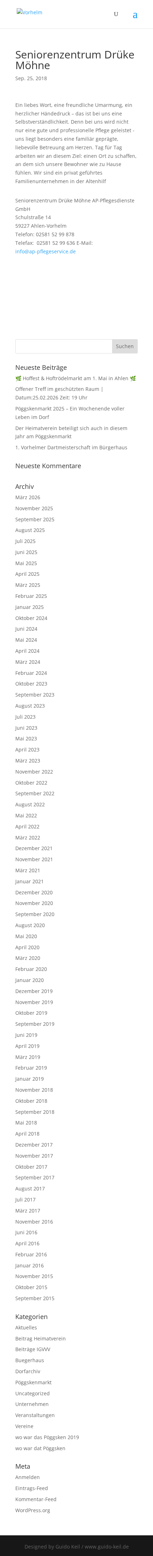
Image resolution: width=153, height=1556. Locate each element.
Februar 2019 (31, 1067)
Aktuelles (26, 1327)
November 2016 (34, 1221)
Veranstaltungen (35, 1415)
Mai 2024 (26, 639)
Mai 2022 (26, 815)
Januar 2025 (29, 607)
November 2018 (34, 1089)
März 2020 (27, 958)
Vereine (24, 1426)
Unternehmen (32, 1404)
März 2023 (27, 760)
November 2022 (34, 771)
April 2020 (27, 947)
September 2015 (34, 1298)
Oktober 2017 (31, 1166)
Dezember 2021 (34, 848)
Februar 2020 (31, 969)
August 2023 (30, 705)
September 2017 (34, 1177)
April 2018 (27, 1133)
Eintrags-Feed (31, 1488)
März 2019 (27, 1057)
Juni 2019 (26, 1035)
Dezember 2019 (34, 991)
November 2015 (34, 1276)
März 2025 (27, 584)
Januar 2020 (29, 980)
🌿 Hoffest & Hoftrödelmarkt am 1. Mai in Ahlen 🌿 (75, 378)
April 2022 (27, 826)
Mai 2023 (26, 738)
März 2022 (27, 837)
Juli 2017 (25, 1199)
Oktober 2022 (31, 782)
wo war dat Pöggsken (40, 1448)
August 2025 (30, 530)
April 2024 (27, 650)
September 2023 (34, 694)
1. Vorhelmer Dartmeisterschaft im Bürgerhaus (71, 447)
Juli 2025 (25, 541)
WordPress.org (32, 1510)
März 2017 (27, 1210)
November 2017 (34, 1155)
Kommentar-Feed (36, 1499)
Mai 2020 (26, 936)
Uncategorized (32, 1393)
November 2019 (34, 1002)
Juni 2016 (26, 1232)
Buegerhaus (29, 1360)
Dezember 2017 (34, 1144)
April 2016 (27, 1243)
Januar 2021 (29, 881)
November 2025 (34, 508)
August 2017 (30, 1188)
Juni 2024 (26, 628)
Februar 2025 (31, 596)
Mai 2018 (26, 1122)
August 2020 (30, 925)
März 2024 (27, 661)
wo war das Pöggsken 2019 (47, 1437)
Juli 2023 (25, 716)
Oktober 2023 (31, 683)
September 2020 (34, 914)
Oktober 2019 (31, 1012)
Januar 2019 (29, 1078)
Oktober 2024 (31, 618)
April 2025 (27, 573)
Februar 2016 (31, 1254)
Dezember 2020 (34, 892)
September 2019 (34, 1023)
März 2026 (27, 497)
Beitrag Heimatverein (40, 1338)
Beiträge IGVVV (32, 1349)
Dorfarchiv (27, 1371)
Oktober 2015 (31, 1287)
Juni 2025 (26, 552)
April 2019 (27, 1046)
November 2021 (34, 859)
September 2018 (34, 1111)
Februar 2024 (31, 673)
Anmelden (27, 1477)
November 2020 (34, 903)
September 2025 (34, 519)
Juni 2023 (26, 727)
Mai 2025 (26, 563)
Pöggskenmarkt (33, 1382)
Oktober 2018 (31, 1100)
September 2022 (34, 793)
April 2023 (27, 749)
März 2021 (27, 870)
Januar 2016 (29, 1265)
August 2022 (30, 804)
